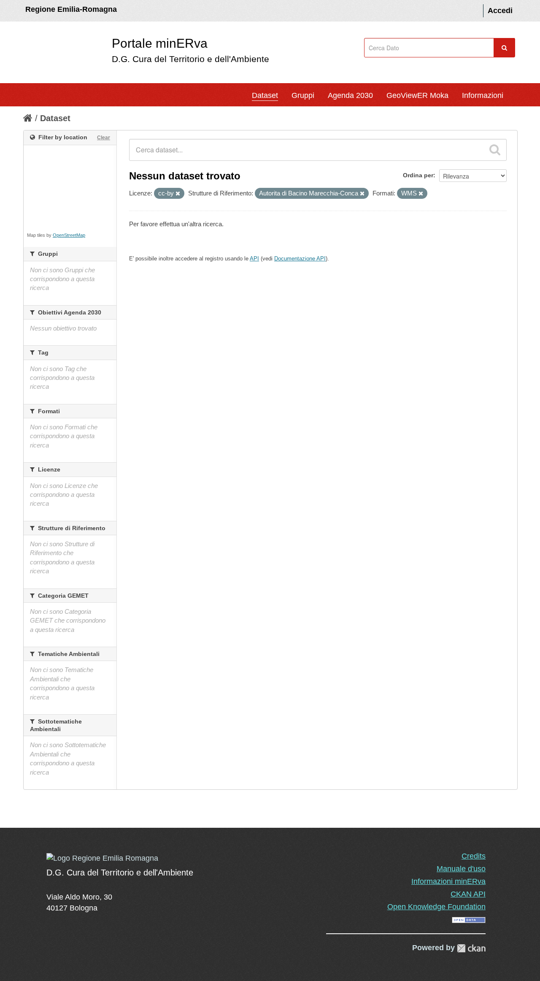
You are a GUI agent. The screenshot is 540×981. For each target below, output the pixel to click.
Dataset (265, 95)
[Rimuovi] (178, 193)
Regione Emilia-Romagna (71, 9)
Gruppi (303, 95)
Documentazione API (300, 258)
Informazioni (482, 95)
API (254, 258)
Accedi (500, 10)
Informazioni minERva (448, 881)
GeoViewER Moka (417, 95)
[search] (494, 150)
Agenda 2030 (350, 95)
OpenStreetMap (69, 235)
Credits (474, 856)
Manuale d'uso (461, 868)
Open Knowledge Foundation (436, 906)
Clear (103, 138)
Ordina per (418, 175)
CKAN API (468, 894)
